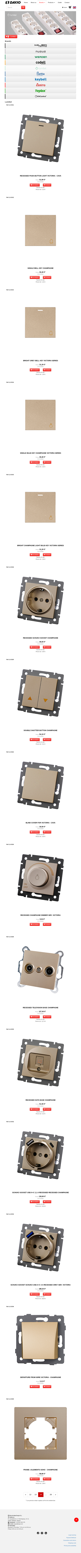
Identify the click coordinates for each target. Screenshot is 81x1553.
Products (51, 2)
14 (41, 1495)
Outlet (60, 2)
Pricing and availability (70, 1545)
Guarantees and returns (69, 1540)
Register (65, 7)
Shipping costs (72, 1543)
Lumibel (12, 36)
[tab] (40, 45)
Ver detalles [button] (35, 185)
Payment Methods (71, 1537)
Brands (41, 2)
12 (30, 1495)
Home (26, 2)
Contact (67, 2)
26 (51, 1495)
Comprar (47, 185)
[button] (10, 23)
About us (33, 2)
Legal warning (72, 1535)
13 (36, 1495)
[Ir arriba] (76, 1520)
